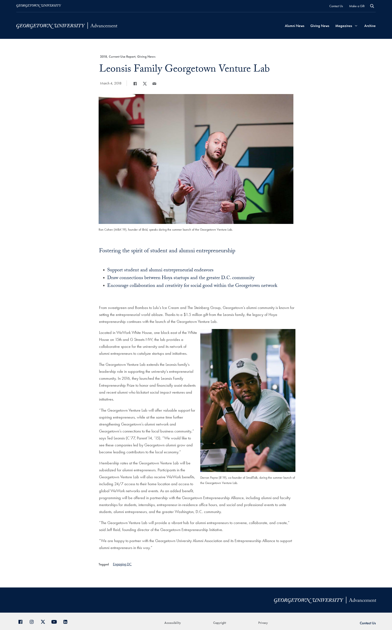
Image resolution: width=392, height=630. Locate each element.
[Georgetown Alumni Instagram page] (33, 621)
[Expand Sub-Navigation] (356, 25)
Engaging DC (122, 564)
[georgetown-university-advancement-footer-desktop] (66, 25)
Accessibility (172, 623)
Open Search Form (372, 6)
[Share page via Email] (154, 83)
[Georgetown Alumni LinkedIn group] (66, 621)
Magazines (343, 25)
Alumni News (294, 25)
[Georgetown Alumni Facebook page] (22, 621)
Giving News (319, 25)
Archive (370, 25)
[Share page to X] (144, 83)
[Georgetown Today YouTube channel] (55, 621)
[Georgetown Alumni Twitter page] (44, 621)
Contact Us (336, 6)
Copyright (219, 623)
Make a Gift (356, 6)
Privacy (263, 623)
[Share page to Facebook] (135, 83)
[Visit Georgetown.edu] (38, 6)
